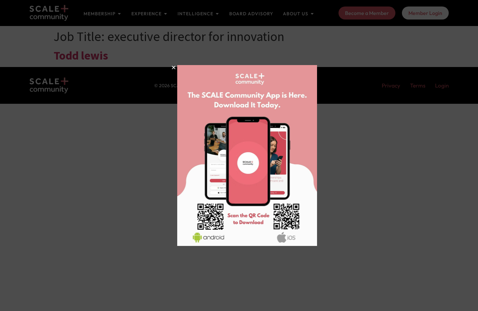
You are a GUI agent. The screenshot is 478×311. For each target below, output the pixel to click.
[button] (165, 67)
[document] (239, 155)
